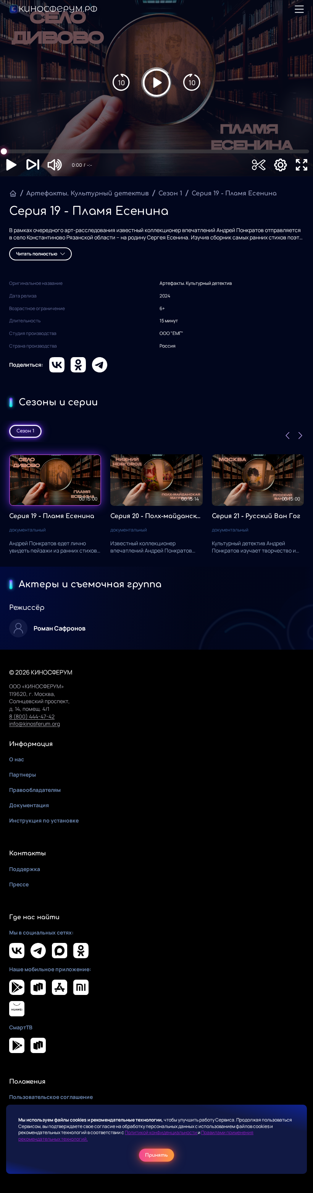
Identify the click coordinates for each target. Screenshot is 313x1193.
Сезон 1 (170, 193)
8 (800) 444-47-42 (32, 716)
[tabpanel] (156, 504)
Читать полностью (36, 253)
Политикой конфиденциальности (161, 1132)
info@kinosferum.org (34, 723)
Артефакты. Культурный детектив (87, 193)
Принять (156, 1155)
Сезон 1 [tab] (25, 431)
